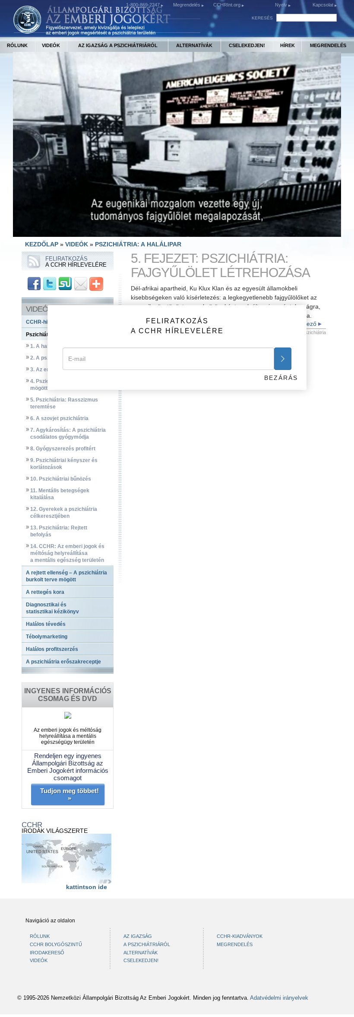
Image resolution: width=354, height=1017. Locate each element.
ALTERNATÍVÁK (194, 45)
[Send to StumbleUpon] (65, 283)
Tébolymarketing (46, 637)
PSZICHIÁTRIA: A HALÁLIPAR (138, 244)
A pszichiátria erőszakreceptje (63, 662)
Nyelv (281, 4)
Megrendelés (187, 4)
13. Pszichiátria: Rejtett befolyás (58, 531)
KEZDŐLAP (41, 244)
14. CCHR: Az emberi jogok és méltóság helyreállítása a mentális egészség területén (67, 553)
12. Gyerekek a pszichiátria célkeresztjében (63, 512)
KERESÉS (262, 18)
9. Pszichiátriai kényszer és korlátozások (64, 463)
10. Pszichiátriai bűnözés (60, 479)
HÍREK (287, 45)
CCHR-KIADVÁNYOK (239, 936)
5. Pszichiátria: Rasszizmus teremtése (64, 403)
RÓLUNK (17, 45)
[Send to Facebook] (34, 283)
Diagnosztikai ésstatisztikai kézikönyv (52, 608)
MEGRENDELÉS (328, 45)
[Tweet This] (50, 283)
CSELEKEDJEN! (247, 45)
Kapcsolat (324, 4)
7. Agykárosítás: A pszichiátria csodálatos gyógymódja (68, 433)
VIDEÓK (51, 45)
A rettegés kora (45, 592)
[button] (38, 230)
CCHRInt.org (227, 4)
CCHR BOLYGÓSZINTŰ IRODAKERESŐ (56, 948)
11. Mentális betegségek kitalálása (59, 494)
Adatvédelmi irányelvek (279, 998)
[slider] (176, 230)
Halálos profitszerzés (52, 649)
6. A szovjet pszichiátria (59, 418)
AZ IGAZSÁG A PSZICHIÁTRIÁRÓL (118, 45)
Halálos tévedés (46, 624)
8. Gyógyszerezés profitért (62, 449)
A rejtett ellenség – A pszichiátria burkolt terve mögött (66, 576)
